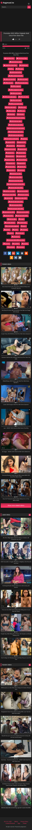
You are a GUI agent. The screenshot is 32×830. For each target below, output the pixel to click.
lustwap (16, 229)
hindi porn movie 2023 (10, 194)
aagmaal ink (21, 145)
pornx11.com (20, 233)
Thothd (24, 823)
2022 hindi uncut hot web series (16, 128)
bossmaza (21, 170)
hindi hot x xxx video (10, 191)
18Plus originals (16, 86)
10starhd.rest (24, 65)
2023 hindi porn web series (16, 131)
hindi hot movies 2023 (16, 177)
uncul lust (7, 243)
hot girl (22, 219)
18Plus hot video (23, 79)
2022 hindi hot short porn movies (16, 117)
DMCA (16, 821)
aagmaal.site (22, 166)
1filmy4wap (11, 114)
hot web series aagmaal (12, 226)
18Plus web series (11, 107)
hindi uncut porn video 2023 (16, 208)
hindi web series (9, 215)
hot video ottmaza (10, 222)
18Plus (11, 68)
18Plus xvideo (11, 110)
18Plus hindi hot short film (16, 75)
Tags (18, 823)
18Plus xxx (21, 110)
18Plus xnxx (23, 107)
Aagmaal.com (11, 163)
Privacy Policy (24, 821)
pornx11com (16, 236)
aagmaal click (22, 142)
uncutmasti (11, 247)
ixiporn (24, 226)
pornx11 (11, 233)
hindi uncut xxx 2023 (23, 212)
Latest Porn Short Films (11, 65)
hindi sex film (9, 198)
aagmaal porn (22, 149)
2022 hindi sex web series (16, 124)
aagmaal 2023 (10, 142)
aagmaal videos (10, 159)
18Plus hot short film (10, 79)
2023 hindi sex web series (16, 135)
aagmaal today (21, 152)
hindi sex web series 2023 (16, 201)
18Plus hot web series (22, 82)
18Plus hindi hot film (16, 72)
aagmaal (25, 138)
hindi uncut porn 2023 (16, 205)
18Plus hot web (9, 82)
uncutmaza (21, 247)
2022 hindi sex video (16, 121)
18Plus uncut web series (16, 103)
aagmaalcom (12, 170)
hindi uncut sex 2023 (9, 212)
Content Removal (10, 823)
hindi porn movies (24, 194)
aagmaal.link (22, 163)
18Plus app (20, 68)
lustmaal (8, 229)
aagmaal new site (11, 149)
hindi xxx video (12, 219)
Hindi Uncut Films (22, 58)
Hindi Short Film (10, 58)
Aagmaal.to (8, 2)
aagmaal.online (11, 166)
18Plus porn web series (10, 96)
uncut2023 (16, 243)
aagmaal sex (11, 152)
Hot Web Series (22, 222)
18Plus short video (16, 100)
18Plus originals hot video (16, 89)
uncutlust (25, 243)
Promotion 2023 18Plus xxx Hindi (16, 240)
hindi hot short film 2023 (16, 180)
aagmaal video (21, 156)
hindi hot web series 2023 (16, 187)
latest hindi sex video (16, 61)
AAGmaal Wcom (22, 159)
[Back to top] (27, 825)
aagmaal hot (11, 145)
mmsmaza (24, 229)
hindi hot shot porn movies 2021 (16, 184)
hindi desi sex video (16, 173)
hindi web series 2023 (22, 215)
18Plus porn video (16, 93)
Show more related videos (16, 505)
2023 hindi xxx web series (12, 138)
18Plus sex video (24, 96)
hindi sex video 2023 (21, 198)
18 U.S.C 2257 (8, 821)
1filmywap (21, 114)
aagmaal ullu (11, 156)
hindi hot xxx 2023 (23, 191)
